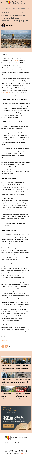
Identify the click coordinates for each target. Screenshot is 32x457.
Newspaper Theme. (22, 453)
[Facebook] (2, 346)
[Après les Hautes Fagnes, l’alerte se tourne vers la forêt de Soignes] (8, 389)
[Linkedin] (9, 450)
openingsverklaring (6, 92)
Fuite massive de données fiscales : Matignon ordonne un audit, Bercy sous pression (23, 367)
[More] (9, 346)
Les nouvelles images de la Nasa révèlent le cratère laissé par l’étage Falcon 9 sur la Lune (23, 381)
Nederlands (7, 8)
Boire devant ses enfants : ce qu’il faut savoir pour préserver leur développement (8, 367)
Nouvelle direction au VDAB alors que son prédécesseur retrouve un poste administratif (8, 381)
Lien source (4, 340)
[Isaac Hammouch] (3, 25)
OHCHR (16, 60)
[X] (6, 346)
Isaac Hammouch (10, 25)
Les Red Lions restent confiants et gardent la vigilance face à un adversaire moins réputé (23, 395)
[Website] (22, 450)
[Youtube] (26, 450)
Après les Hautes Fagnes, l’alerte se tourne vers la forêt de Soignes (8, 395)
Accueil (2, 8)
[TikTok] (16, 450)
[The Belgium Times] (16, 2)
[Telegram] (12, 450)
